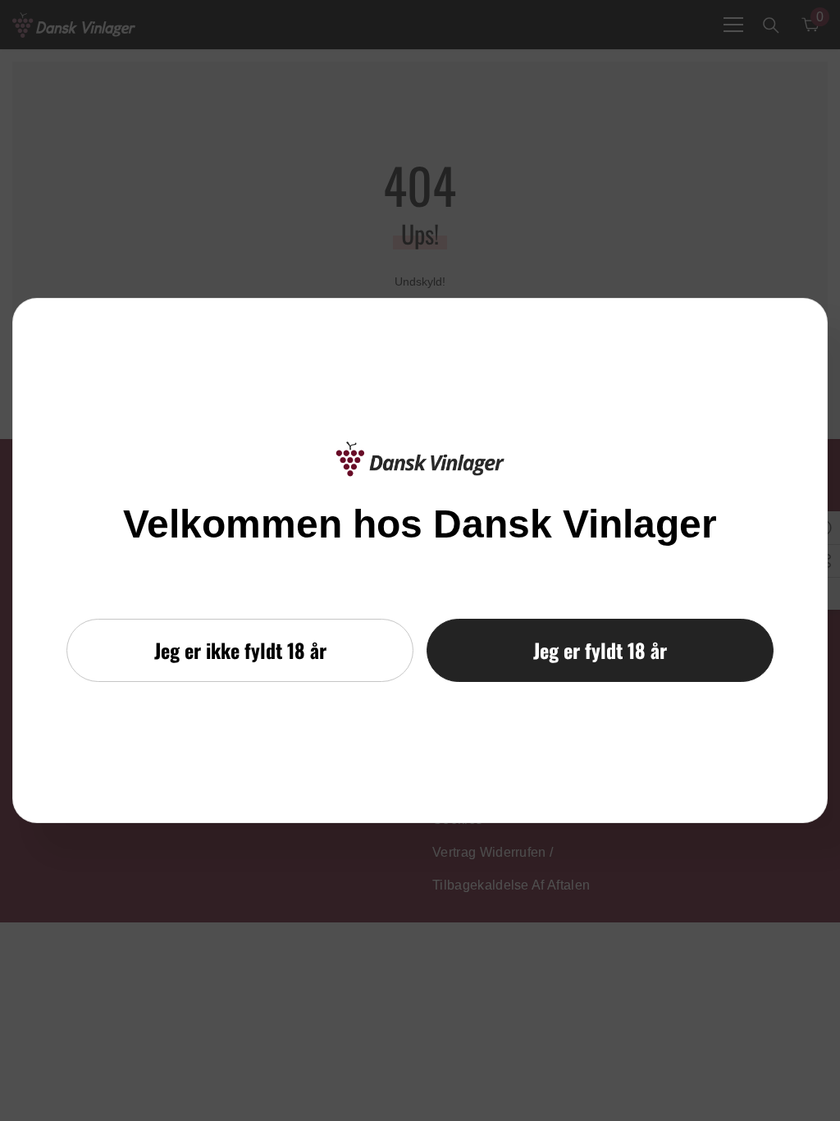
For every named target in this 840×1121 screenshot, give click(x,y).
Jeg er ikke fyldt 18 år (240, 650)
